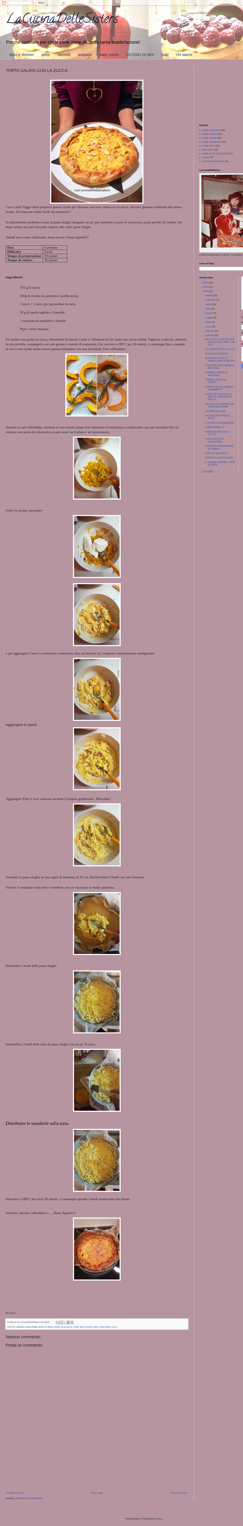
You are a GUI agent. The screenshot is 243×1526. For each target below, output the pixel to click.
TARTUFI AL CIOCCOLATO (219, 457)
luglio (208, 308)
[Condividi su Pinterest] (72, 1322)
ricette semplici (210, 134)
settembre (210, 299)
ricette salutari (209, 138)
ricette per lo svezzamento (215, 153)
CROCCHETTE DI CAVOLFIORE (214, 440)
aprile (208, 322)
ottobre (209, 295)
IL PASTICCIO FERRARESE (219, 423)
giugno (209, 313)
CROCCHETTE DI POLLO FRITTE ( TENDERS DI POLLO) (218, 397)
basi (165, 55)
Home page (97, 1493)
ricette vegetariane (211, 142)
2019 (206, 291)
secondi (63, 55)
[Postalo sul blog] (61, 1322)
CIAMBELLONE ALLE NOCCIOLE (216, 373)
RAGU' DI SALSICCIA (216, 453)
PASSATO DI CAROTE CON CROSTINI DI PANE (219, 405)
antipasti (85, 55)
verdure (206, 157)
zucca (114, 1327)
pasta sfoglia (31, 1327)
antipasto (20, 1327)
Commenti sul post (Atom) (29, 1498)
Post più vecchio (178, 1493)
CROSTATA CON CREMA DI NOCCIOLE (219, 366)
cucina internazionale (213, 161)
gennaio (210, 335)
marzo (208, 326)
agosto (209, 304)
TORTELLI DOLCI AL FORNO (216, 381)
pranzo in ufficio (46, 1327)
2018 (206, 471)
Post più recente (15, 1493)
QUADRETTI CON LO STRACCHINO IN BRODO (220, 359)
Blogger (159, 1518)
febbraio (210, 331)
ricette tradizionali (211, 130)
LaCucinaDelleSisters (62, 20)
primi (46, 55)
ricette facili (78, 1327)
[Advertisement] (97, 1460)
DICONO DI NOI (140, 55)
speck (96, 1327)
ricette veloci (208, 145)
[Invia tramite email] (57, 1322)
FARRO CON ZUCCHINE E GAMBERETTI (219, 388)
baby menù (108, 55)
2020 (206, 287)
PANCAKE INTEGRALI (216, 353)
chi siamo (184, 55)
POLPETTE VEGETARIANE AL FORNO (219, 447)
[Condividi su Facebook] (68, 1322)
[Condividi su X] (65, 1322)
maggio (209, 317)
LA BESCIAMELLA (214, 427)
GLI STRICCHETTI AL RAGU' (220, 349)
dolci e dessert (21, 55)
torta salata (105, 1327)
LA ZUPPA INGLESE (215, 411)
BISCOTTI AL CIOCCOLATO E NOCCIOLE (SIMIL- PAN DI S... (220, 342)
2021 (206, 282)
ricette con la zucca (63, 1327)
